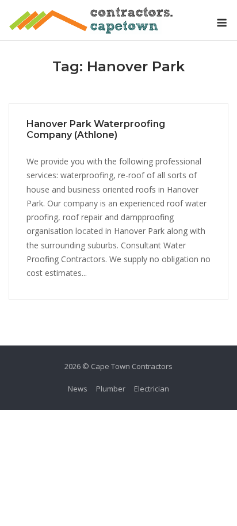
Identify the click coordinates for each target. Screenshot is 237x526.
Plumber (110, 388)
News (77, 388)
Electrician (151, 388)
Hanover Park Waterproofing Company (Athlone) (95, 129)
